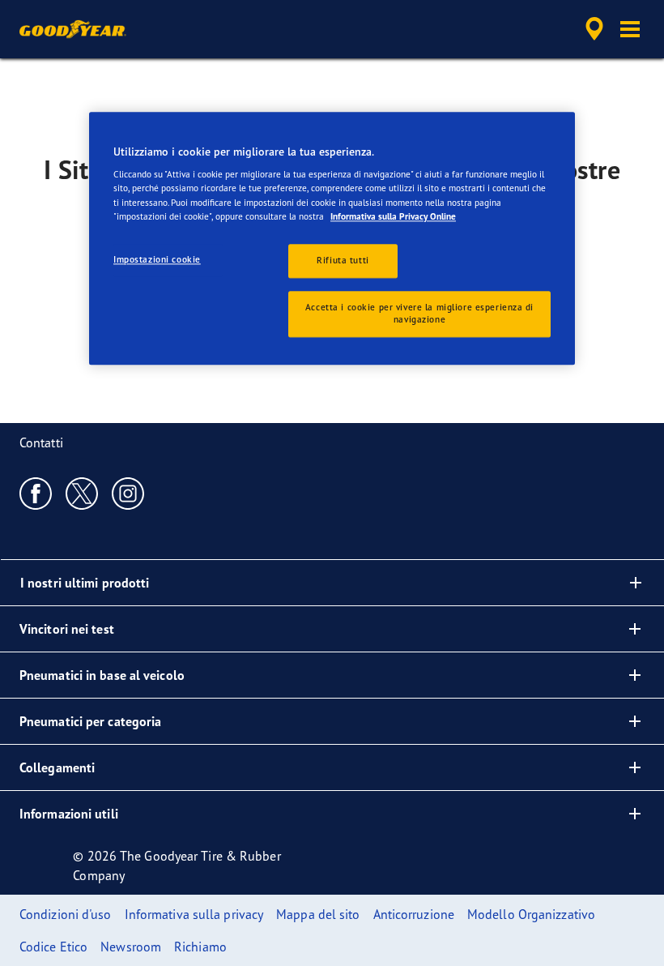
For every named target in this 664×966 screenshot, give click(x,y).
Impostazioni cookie (157, 259)
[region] (332, 238)
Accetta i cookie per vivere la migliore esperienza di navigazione (419, 313)
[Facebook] (36, 493)
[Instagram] (128, 493)
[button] (630, 29)
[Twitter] (82, 493)
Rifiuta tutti (342, 260)
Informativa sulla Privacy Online (393, 216)
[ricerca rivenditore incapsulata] (592, 29)
